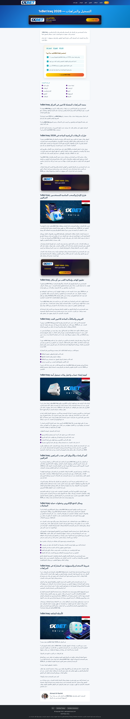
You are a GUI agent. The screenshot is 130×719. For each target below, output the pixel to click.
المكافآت (95, 2)
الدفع (86, 2)
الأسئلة (101, 2)
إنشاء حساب (71, 85)
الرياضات (70, 88)
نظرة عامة (75, 2)
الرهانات (81, 2)
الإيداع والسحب (47, 91)
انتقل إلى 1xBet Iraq (93, 19)
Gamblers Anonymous (73, 708)
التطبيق (90, 2)
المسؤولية (70, 94)
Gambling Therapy (61, 708)
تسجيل (106, 2)
